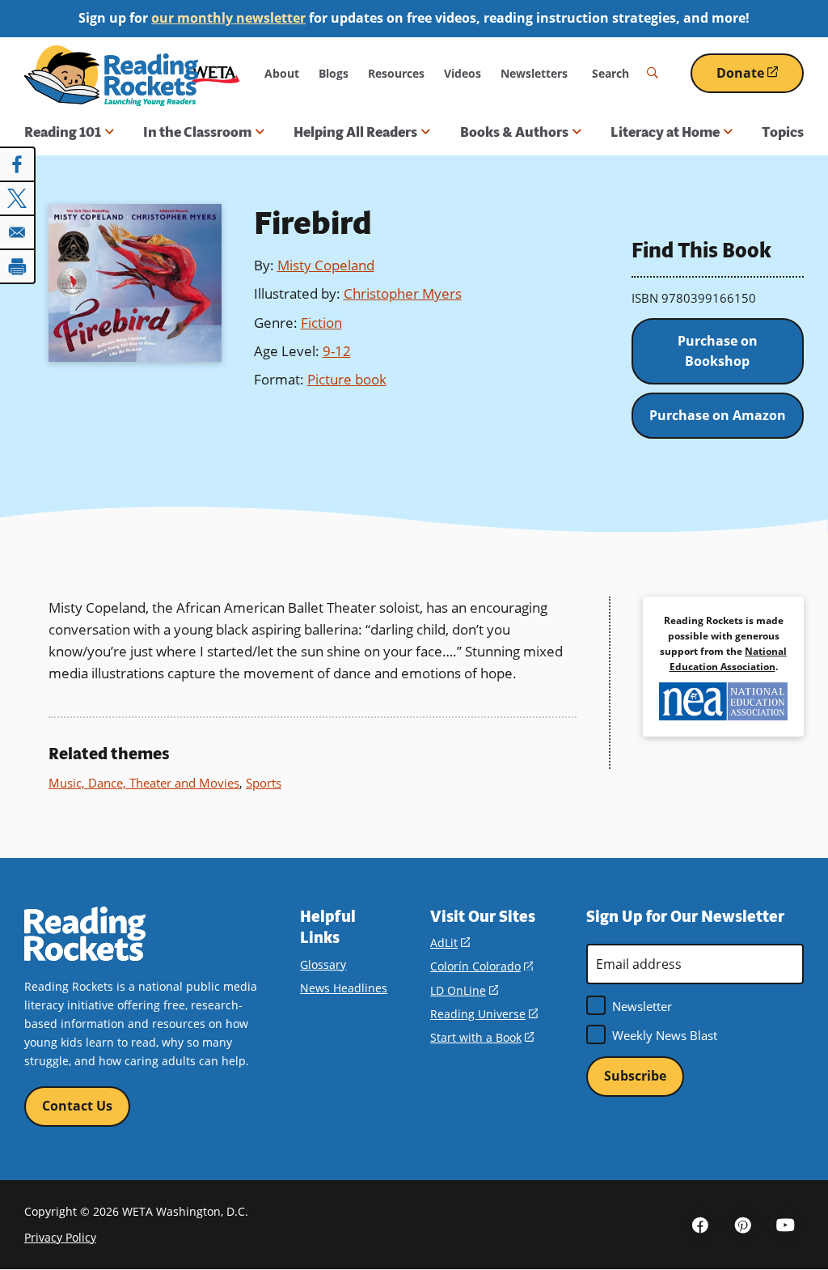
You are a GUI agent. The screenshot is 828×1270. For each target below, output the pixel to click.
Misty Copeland (325, 265)
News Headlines (343, 988)
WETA (216, 73)
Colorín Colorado (481, 966)
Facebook (700, 1224)
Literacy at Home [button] (665, 132)
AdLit (450, 942)
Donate (760, 79)
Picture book (347, 379)
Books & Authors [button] (514, 132)
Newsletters (534, 73)
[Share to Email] (18, 232)
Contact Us (77, 1106)
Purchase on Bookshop (718, 351)
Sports (263, 783)
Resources (396, 73)
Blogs (334, 73)
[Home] (111, 75)
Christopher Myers (403, 293)
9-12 (337, 351)
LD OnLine (464, 990)
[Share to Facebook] (18, 164)
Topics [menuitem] (783, 132)
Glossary (323, 964)
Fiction (321, 322)
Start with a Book (482, 1037)
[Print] (18, 266)
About (281, 73)
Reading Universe (484, 1014)
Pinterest (743, 1224)
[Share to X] (18, 198)
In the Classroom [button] (197, 132)
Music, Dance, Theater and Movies (144, 783)
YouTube (786, 1224)
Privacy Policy (60, 1237)
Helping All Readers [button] (355, 132)
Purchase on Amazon (717, 415)
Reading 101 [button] (62, 132)
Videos (462, 73)
